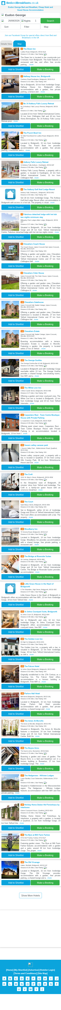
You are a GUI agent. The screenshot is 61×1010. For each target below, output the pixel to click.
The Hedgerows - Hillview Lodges (39, 775)
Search (50, 21)
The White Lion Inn (32, 388)
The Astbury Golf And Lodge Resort (39, 189)
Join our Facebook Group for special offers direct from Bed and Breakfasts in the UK (30, 36)
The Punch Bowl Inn (32, 133)
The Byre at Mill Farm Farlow (37, 835)
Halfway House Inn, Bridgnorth (36, 76)
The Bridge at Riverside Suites (37, 556)
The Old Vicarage (32, 862)
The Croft (28, 474)
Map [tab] (20, 44)
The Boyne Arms (31, 748)
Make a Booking (45, 69)
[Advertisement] (30, 928)
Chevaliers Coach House (34, 244)
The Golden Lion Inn (33, 639)
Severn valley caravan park (36, 445)
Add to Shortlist (16, 69)
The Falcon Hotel (31, 666)
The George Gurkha (33, 360)
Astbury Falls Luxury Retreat (35, 162)
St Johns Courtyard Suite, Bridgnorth (40, 612)
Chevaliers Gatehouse (34, 302)
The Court (28, 502)
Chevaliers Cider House (33, 273)
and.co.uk (22, 2)
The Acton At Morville (33, 721)
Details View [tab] (6, 44)
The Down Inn (29, 49)
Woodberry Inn (30, 529)
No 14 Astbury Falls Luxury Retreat (38, 104)
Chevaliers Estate (31, 331)
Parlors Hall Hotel (32, 693)
